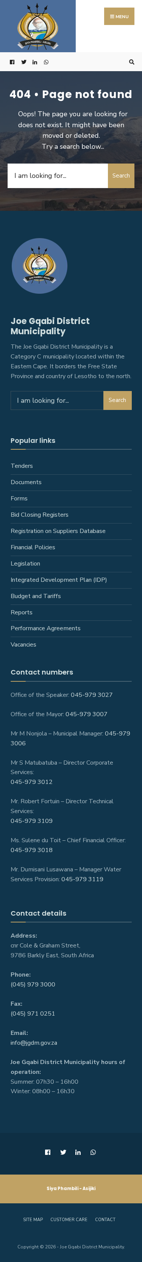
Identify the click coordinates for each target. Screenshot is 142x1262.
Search (121, 175)
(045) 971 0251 (33, 1014)
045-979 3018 (32, 850)
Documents (26, 482)
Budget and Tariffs (36, 596)
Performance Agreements (46, 628)
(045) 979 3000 (33, 984)
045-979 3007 (87, 714)
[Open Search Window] (130, 62)
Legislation (25, 563)
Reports (22, 612)
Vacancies (23, 644)
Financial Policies (33, 547)
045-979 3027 (92, 695)
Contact (105, 1220)
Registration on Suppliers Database (58, 531)
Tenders (22, 466)
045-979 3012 (32, 782)
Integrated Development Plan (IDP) (59, 580)
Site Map (33, 1220)
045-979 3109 (32, 821)
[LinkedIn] (34, 62)
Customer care (68, 1220)
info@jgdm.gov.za (34, 1043)
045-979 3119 (82, 879)
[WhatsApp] (45, 62)
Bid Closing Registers (40, 515)
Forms (19, 498)
